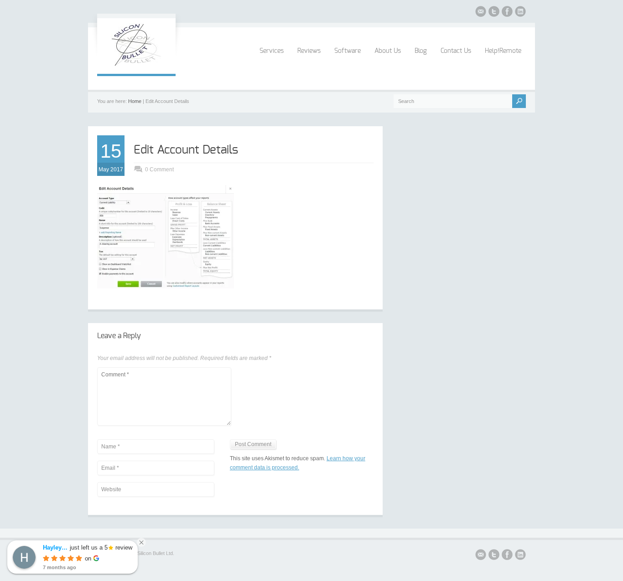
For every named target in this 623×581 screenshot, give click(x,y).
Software (347, 51)
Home (134, 101)
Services (272, 51)
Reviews (309, 51)
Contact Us (456, 51)
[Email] (480, 13)
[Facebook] (507, 13)
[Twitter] (493, 13)
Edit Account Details (186, 150)
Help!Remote (503, 51)
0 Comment (159, 169)
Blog (421, 51)
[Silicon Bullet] (136, 65)
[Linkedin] (520, 13)
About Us (387, 51)
